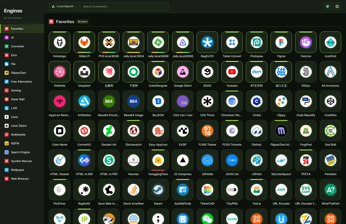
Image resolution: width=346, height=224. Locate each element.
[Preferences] (337, 6)
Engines (13, 11)
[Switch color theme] (328, 6)
